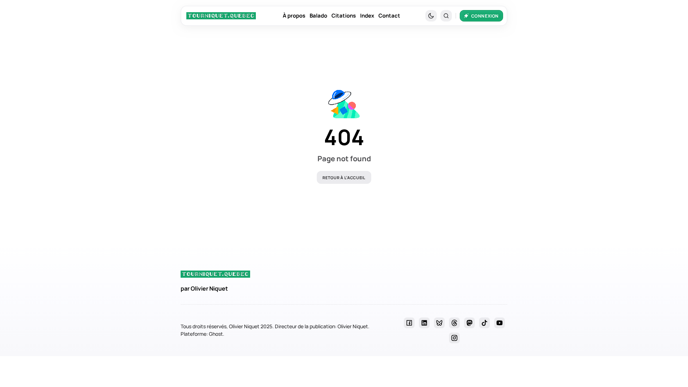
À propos (294, 15)
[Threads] (454, 322)
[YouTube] (499, 322)
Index (367, 15)
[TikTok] (484, 322)
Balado (318, 15)
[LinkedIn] (424, 322)
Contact (389, 15)
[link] (221, 15)
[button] (446, 16)
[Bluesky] (439, 322)
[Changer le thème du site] (431, 16)
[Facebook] (409, 322)
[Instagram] (454, 338)
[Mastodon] (469, 322)
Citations (343, 15)
